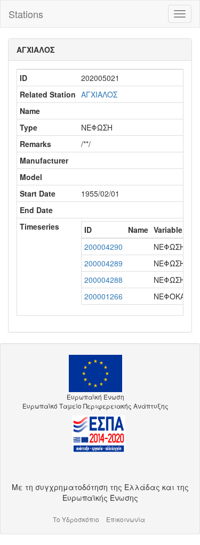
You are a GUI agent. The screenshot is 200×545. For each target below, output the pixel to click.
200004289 (103, 263)
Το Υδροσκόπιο (76, 519)
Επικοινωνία (125, 519)
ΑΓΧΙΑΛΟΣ (99, 94)
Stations (26, 14)
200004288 (103, 279)
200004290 (103, 246)
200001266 (103, 296)
